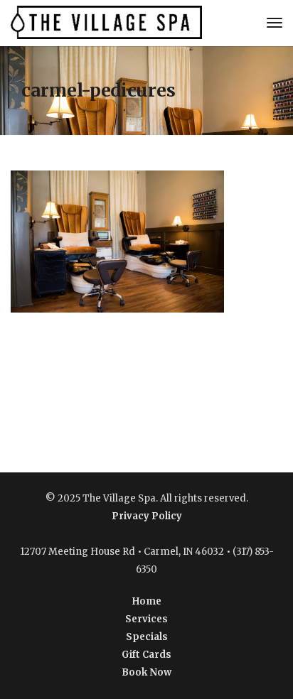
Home (146, 601)
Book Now (146, 672)
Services (146, 619)
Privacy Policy (147, 516)
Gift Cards (146, 655)
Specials (147, 637)
